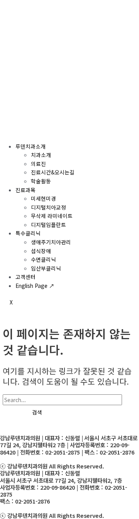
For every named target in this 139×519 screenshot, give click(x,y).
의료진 (38, 163)
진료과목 (25, 190)
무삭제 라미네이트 (52, 216)
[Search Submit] (12, 412)
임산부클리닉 (46, 268)
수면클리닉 (43, 259)
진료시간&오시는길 (53, 172)
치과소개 (41, 155)
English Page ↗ (34, 285)
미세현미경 (43, 198)
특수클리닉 (28, 233)
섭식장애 (41, 251)
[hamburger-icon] (9, 132)
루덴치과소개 (30, 146)
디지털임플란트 (48, 224)
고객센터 (25, 277)
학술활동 (41, 181)
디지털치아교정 (48, 207)
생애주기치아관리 (51, 242)
